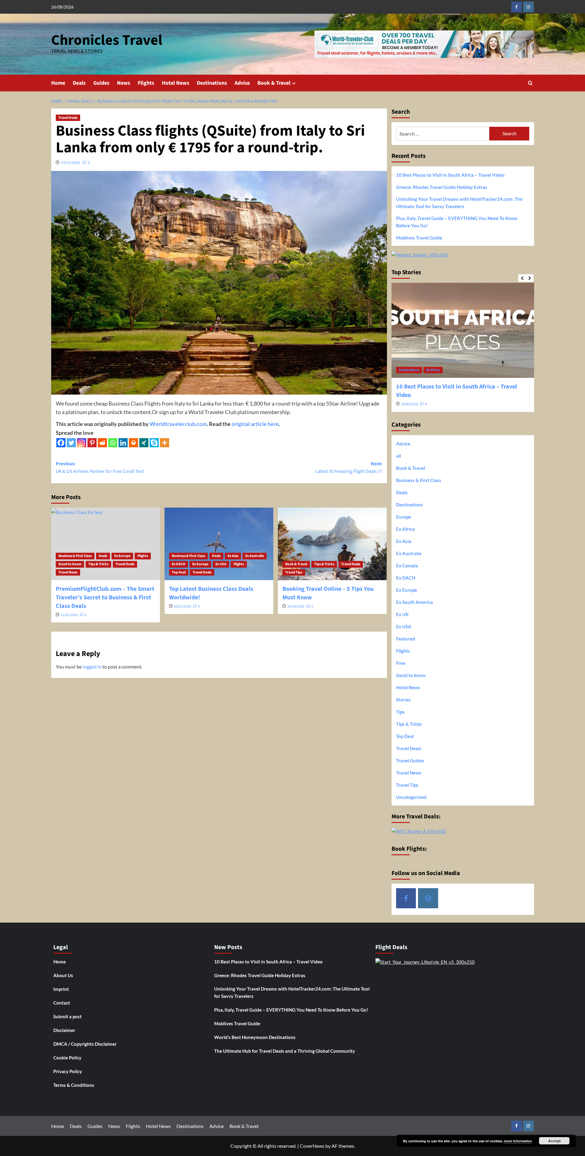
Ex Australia (254, 555)
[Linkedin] (123, 442)
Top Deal (179, 572)
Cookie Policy (67, 1057)
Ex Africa (433, 370)
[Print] (133, 442)
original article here (255, 423)
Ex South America (414, 602)
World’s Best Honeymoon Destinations (255, 1037)
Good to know (69, 564)
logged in (92, 666)
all (398, 456)
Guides (101, 83)
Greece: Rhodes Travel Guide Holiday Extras (441, 187)
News (123, 83)
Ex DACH (178, 564)
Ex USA (220, 564)
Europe (403, 516)
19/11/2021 (70, 162)
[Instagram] (81, 442)
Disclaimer (64, 1030)
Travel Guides (410, 760)
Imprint (61, 989)
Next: (348, 467)
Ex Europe (122, 555)
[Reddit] (102, 442)
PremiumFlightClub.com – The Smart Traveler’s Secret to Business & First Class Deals (105, 597)
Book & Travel (273, 83)
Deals (79, 83)
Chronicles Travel (106, 40)
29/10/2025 (295, 606)
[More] (164, 442)
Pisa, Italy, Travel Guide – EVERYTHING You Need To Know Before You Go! (456, 221)
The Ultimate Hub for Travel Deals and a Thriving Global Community (284, 1051)
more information (518, 1141)
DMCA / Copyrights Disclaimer (85, 1044)
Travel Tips (293, 572)
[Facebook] (61, 442)
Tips (400, 712)
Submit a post (67, 1016)
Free (400, 663)
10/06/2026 (409, 404)
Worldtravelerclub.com (178, 423)
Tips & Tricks (98, 564)
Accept (554, 1141)
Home (58, 83)
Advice (242, 83)
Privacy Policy (67, 1071)
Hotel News (175, 83)
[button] (530, 83)
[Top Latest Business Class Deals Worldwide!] (219, 544)
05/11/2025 (182, 606)
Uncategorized (411, 797)
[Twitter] (71, 442)
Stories (403, 699)
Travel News (67, 572)
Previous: (100, 467)
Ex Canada (407, 565)
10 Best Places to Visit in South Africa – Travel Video (450, 175)
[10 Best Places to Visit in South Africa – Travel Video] (463, 330)
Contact (61, 1002)
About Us (63, 975)
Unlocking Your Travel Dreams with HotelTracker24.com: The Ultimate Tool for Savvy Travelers (459, 202)
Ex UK (402, 614)
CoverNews (312, 1146)
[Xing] (143, 442)
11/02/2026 (69, 615)
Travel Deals (67, 117)
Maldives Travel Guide (419, 237)
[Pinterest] (92, 442)
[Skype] (154, 442)
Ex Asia (233, 555)
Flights (146, 83)
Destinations (212, 83)
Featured (405, 638)
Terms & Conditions (73, 1085)
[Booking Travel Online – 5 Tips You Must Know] (332, 544)
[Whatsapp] (112, 442)
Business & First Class (75, 555)
